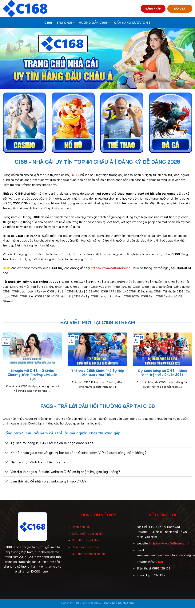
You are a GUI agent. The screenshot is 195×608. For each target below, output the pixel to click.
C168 (48, 22)
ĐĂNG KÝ (179, 8)
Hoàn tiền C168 (82, 527)
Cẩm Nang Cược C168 (132, 22)
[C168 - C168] (42, 8)
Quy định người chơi (85, 540)
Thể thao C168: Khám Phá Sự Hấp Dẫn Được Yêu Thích (97, 373)
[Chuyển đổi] (6, 443)
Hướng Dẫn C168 (93, 22)
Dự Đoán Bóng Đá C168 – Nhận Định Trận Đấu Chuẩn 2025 (162, 373)
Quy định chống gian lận (88, 554)
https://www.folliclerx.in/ (169, 543)
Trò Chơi (64, 22)
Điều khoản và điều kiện (88, 534)
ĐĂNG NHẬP (153, 8)
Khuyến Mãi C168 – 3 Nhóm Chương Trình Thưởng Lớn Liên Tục (32, 375)
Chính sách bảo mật (85, 547)
